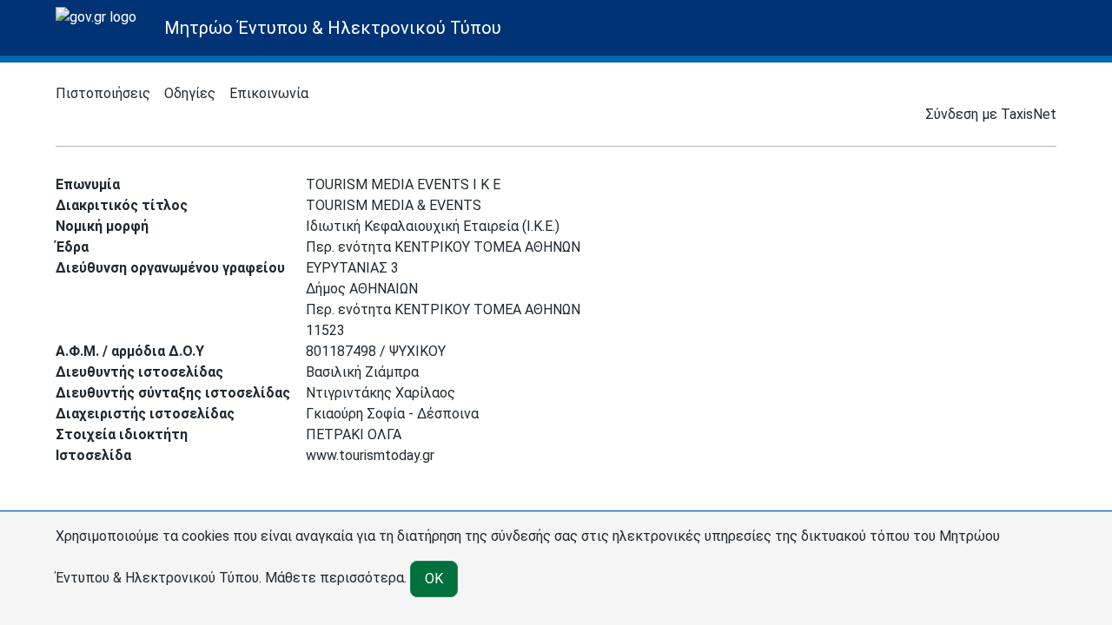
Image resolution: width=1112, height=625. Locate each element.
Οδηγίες (189, 93)
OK (434, 578)
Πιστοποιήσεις (103, 93)
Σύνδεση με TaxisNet (990, 114)
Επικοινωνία (268, 93)
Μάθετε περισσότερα (334, 577)
